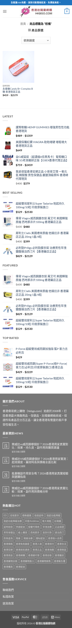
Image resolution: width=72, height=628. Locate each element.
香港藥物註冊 (10, 561)
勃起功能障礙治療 (13, 521)
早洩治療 (47, 526)
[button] (5, 11)
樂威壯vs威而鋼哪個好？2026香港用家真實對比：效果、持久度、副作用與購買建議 (40, 445)
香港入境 (37, 543)
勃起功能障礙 (53, 515)
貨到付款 (47, 532)
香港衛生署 (59, 561)
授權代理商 (33, 526)
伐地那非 (14, 515)
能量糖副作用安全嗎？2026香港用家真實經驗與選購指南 (40, 475)
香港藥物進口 (27, 561)
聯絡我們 (8, 589)
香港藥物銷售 (44, 561)
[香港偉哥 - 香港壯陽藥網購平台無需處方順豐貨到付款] (36, 11)
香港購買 (8, 566)
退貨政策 (8, 603)
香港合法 (61, 543)
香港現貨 (61, 549)
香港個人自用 (55, 538)
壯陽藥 (57, 521)
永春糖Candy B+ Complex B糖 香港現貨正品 (18, 90)
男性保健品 (9, 532)
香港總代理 (33, 555)
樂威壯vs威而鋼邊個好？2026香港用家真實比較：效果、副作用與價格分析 (40, 489)
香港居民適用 (23, 549)
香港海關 (49, 549)
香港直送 (8, 555)
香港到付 (49, 543)
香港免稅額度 (23, 543)
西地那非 (34, 532)
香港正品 (37, 549)
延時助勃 (8, 526)
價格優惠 (26, 515)
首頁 (23, 23)
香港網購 (20, 555)
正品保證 (59, 526)
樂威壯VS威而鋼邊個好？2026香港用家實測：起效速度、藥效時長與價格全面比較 (40, 460)
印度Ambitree (32, 521)
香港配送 (20, 566)
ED (5, 515)
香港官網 (8, 549)
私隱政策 (8, 596)
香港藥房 (59, 555)
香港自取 (47, 555)
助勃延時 (39, 515)
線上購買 (22, 532)
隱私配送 (40, 538)
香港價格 (8, 543)
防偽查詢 (8, 538)
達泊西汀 (59, 532)
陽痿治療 (28, 538)
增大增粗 (46, 521)
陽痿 (18, 538)
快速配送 (20, 526)
